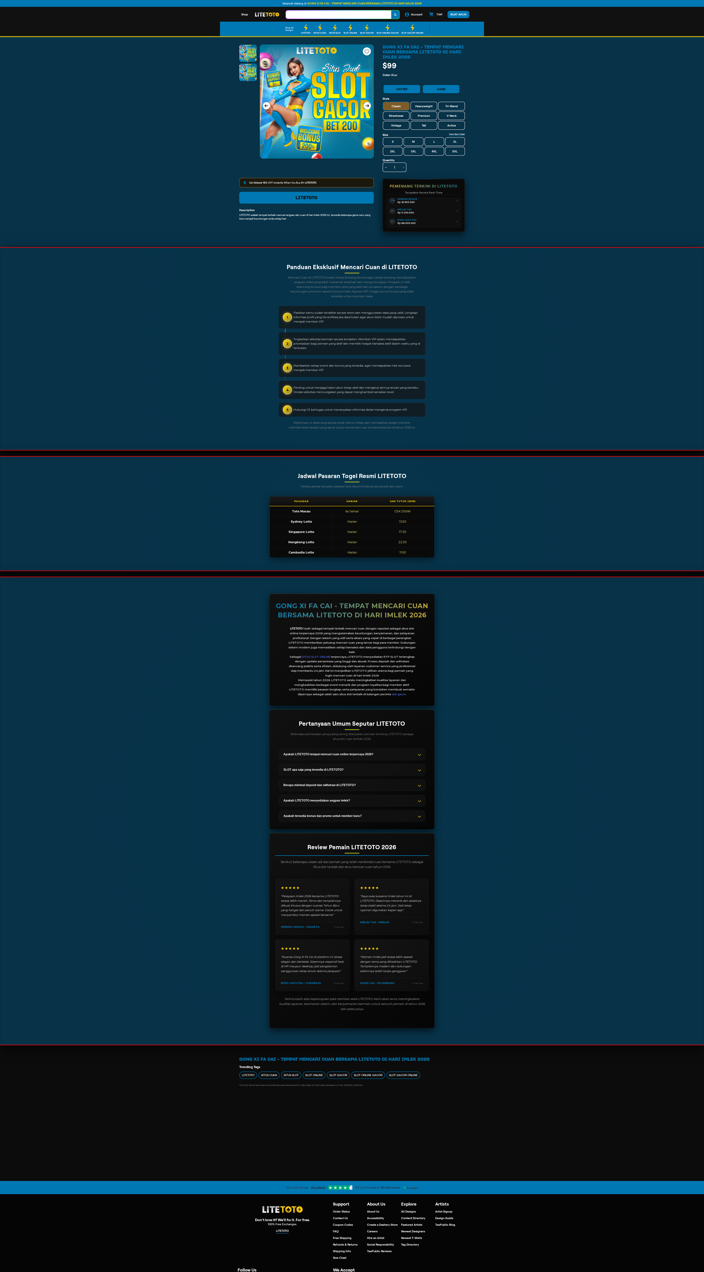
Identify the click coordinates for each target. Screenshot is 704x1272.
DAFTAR (402, 89)
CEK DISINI (403, 511)
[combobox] (338, 14)
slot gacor (399, 694)
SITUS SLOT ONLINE (316, 656)
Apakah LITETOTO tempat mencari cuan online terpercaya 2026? (328, 754)
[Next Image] (367, 106)
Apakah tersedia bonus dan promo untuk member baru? (322, 815)
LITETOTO (307, 197)
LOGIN (441, 89)
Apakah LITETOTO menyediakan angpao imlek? (316, 800)
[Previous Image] (266, 106)
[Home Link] (267, 14)
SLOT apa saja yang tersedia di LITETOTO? (313, 769)
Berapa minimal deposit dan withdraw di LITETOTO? (319, 785)
